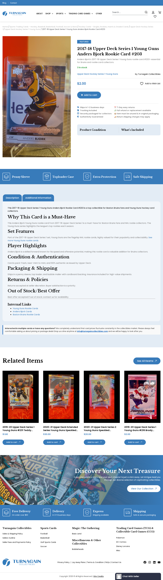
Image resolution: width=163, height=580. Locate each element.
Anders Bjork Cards (22, 311)
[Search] (145, 12)
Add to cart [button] (11, 442)
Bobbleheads (78, 549)
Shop (48, 13)
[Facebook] (145, 562)
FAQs (107, 562)
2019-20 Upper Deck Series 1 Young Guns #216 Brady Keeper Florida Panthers (140, 430)
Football (43, 533)
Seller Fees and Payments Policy (17, 542)
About (39, 13)
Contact (13, 3)
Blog (4, 3)
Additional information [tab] (38, 197)
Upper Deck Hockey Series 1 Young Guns (22, 29)
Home (5, 26)
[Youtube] (159, 562)
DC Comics (121, 542)
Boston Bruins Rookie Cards (26, 314)
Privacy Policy (64, 562)
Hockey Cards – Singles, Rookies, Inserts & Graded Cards (103, 26)
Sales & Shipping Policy (13, 533)
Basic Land (76, 533)
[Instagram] (149, 562)
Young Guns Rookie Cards (25, 308)
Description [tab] (12, 197)
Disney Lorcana (123, 546)
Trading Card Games (79, 13)
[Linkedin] (154, 562)
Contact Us (116, 562)
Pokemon (120, 537)
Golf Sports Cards (48, 542)
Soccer (43, 546)
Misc (118, 550)
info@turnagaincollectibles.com (92, 331)
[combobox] (127, 12)
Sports (59, 13)
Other (99, 13)
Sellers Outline (9, 538)
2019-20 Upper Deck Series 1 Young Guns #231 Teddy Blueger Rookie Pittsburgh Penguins (18, 431)
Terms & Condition (95, 562)
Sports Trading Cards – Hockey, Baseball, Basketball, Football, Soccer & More (43, 26)
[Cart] (159, 12)
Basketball (44, 538)
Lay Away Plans (78, 562)
